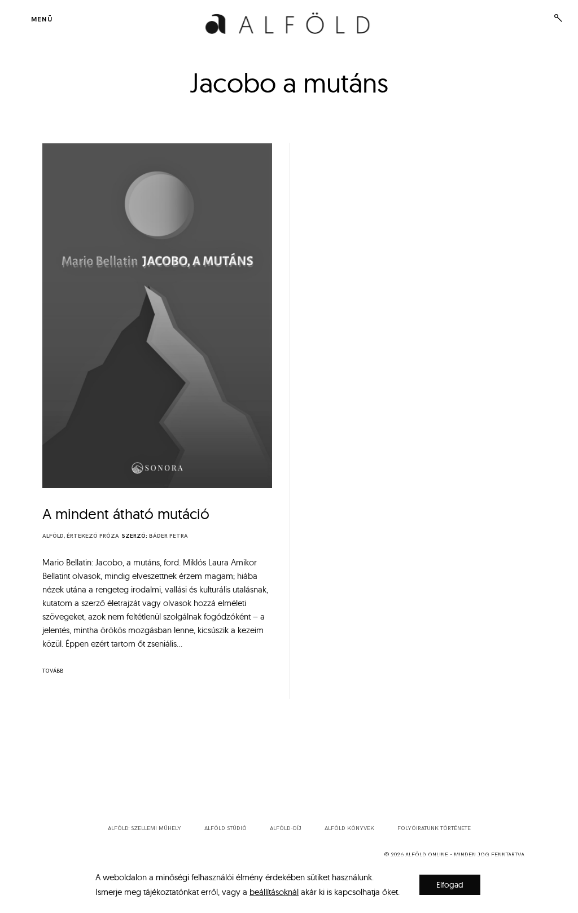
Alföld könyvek (349, 828)
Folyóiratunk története (434, 828)
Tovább (52, 671)
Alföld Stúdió (225, 828)
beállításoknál (274, 891)
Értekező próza (93, 536)
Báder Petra (168, 536)
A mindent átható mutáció (125, 513)
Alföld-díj (285, 828)
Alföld (53, 536)
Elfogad (449, 885)
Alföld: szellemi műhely (144, 828)
